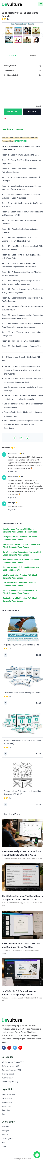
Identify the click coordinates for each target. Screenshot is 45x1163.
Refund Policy (7, 1102)
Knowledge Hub (7, 1138)
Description (7, 129)
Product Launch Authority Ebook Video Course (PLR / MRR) (22, 742)
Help (3, 1114)
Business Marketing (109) (11, 1070)
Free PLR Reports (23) (10, 1082)
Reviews (19, 129)
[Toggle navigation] (40, 4)
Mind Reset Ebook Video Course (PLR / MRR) (22, 693)
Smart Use (6, 1110)
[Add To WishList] (5, 117)
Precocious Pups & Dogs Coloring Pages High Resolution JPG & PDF (22, 792)
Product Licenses (8, 1094)
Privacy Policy (7, 1098)
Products (5, 1127)
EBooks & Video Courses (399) (13, 1062)
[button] (5, 36)
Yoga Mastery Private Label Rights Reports (21, 645)
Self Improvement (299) (10, 1066)
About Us (5, 1135)
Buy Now (32, 111)
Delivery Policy (7, 1106)
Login (4, 1146)
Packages (5, 1131)
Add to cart (13, 111)
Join (3, 1142)
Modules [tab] (33, 55)
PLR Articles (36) (8, 1078)
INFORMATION (20, 141)
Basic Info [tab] (12, 55)
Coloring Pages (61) (9, 1074)
